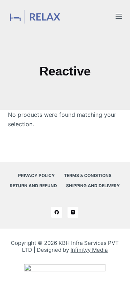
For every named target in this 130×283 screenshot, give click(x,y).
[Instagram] (73, 212)
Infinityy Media (89, 249)
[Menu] (119, 16)
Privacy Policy (36, 175)
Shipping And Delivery (93, 185)
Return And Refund (33, 185)
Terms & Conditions (88, 175)
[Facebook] (56, 212)
